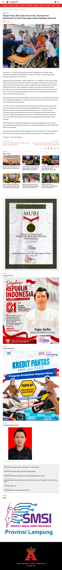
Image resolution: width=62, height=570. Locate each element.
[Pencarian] (58, 2)
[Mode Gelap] (56, 2)
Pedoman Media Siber (22, 563)
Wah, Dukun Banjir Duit (10, 486)
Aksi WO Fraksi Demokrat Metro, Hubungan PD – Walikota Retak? (21, 467)
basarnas (6, 137)
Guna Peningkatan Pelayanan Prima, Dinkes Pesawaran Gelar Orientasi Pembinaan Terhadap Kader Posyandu (11, 186)
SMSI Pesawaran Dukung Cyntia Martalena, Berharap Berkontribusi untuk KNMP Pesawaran (50, 168)
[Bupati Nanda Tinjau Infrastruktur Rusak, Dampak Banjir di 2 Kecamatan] (50, 178)
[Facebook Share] (45, 148)
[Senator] (12, 1)
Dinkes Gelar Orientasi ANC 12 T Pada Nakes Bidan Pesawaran (11, 167)
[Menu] (4, 1)
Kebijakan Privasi (41, 563)
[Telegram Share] (55, 148)
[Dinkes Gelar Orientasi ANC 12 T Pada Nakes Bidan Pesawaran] (11, 160)
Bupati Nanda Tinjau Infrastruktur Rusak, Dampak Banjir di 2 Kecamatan (49, 186)
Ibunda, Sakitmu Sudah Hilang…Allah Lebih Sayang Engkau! (20, 471)
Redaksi (32, 563)
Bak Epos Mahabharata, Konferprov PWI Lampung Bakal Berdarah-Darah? (24, 476)
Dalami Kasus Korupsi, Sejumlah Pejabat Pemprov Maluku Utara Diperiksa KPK (16, 143)
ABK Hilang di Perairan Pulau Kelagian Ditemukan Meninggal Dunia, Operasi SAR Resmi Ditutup (30, 186)
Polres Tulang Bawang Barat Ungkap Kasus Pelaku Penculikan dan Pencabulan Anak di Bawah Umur (46, 143)
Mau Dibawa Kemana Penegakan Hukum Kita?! (16, 490)
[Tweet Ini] (48, 148)
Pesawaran (6, 13)
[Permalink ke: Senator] (4, 21)
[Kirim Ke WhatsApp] (58, 148)
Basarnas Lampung (16, 137)
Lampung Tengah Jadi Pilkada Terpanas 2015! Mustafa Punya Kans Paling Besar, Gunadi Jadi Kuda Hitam (30, 480)
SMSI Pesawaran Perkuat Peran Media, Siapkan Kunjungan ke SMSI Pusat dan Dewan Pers (30, 168)
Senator (8, 21)
